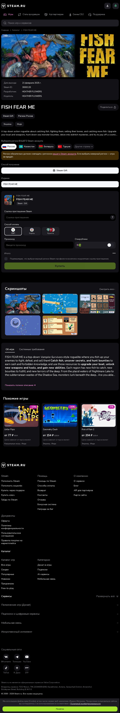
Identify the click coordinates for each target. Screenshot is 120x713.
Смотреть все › (107, 289)
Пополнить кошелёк (11, 485)
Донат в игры (45, 564)
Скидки (5, 569)
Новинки (5, 578)
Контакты (43, 495)
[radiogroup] (60, 231)
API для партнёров (83, 490)
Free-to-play (7, 588)
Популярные (7, 574)
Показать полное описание (20, 385)
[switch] (110, 245)
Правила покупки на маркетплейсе (11, 542)
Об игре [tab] (10, 349)
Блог (76, 485)
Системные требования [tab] (31, 349)
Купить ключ (8, 495)
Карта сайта (80, 495)
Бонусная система (47, 504)
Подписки (43, 569)
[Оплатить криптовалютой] (50, 231)
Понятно (60, 709)
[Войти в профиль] (107, 6)
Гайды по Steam (9, 499)
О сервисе (79, 481)
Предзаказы (7, 583)
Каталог (16, 30)
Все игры (6, 564)
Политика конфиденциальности (12, 527)
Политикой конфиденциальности (85, 703)
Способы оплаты (46, 485)
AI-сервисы (43, 574)
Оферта (5, 520)
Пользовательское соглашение (11, 534)
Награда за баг (45, 509)
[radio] (13, 231)
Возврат (42, 490)
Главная (5, 30)
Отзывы (42, 499)
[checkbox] (6, 258)
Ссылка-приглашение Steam (58, 214)
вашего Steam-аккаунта (64, 153)
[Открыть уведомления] (115, 6)
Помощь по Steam (47, 481)
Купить (60, 266)
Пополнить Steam (10, 481)
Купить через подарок (13, 490)
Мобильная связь (46, 578)
